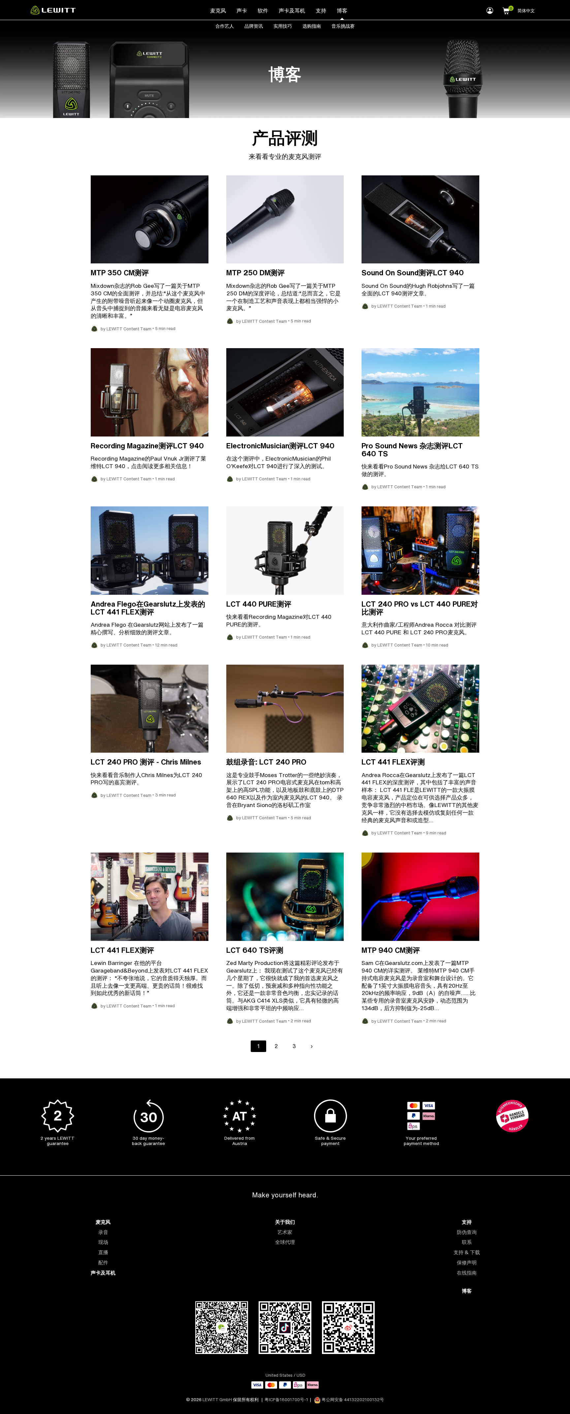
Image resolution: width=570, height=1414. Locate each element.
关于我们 (285, 1221)
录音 (103, 1232)
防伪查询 (467, 1232)
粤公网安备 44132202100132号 (352, 1400)
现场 (103, 1242)
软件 (263, 11)
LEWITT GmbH (217, 1400)
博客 (342, 11)
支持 (321, 11)
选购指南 (311, 25)
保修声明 (467, 1262)
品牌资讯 (253, 25)
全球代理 (285, 1242)
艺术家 (284, 1232)
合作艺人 (224, 25)
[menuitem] (218, 10)
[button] (506, 10)
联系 (467, 1242)
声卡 (242, 11)
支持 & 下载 (467, 1252)
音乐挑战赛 (343, 25)
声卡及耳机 (292, 11)
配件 (103, 1262)
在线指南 (467, 1272)
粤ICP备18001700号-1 (286, 1400)
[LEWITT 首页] (53, 13)
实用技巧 (282, 25)
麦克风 (218, 11)
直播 (103, 1252)
